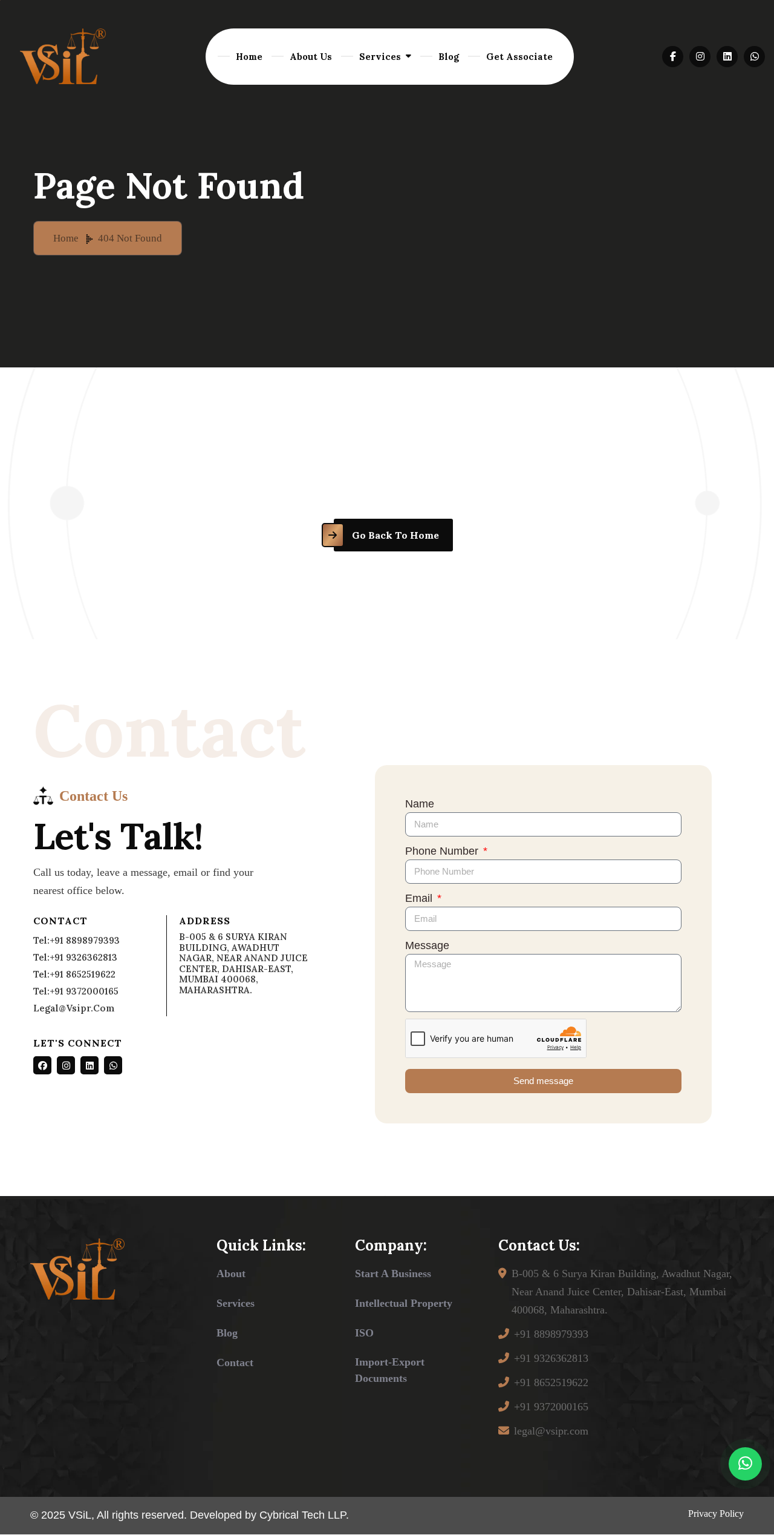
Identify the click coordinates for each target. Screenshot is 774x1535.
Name (419, 804)
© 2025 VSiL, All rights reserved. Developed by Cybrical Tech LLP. (189, 1515)
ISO (364, 1333)
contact (234, 1362)
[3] (63, 56)
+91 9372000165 (551, 1407)
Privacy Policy (716, 1513)
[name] (672, 56)
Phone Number (443, 851)
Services (380, 56)
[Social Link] (42, 1065)
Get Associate (519, 56)
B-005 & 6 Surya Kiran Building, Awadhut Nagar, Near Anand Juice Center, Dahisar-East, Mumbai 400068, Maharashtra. (622, 1291)
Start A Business (393, 1273)
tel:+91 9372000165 (76, 991)
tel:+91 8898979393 (76, 940)
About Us (311, 56)
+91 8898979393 (551, 1334)
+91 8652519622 (551, 1382)
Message (427, 945)
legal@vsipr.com (74, 1008)
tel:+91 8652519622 (74, 974)
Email (420, 898)
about (231, 1273)
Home (249, 56)
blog (227, 1333)
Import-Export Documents (389, 1370)
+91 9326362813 (551, 1358)
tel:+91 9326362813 (75, 957)
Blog (448, 56)
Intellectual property (403, 1303)
